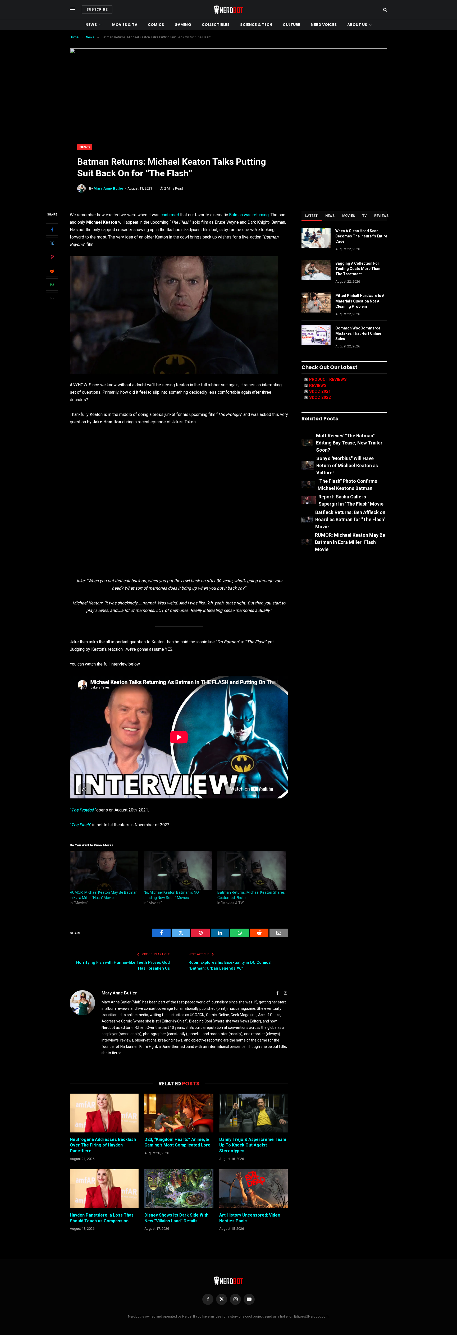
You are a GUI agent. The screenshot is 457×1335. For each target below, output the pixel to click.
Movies (348, 216)
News (91, 24)
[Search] (384, 10)
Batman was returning (249, 214)
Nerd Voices (324, 24)
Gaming (183, 24)
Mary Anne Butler (109, 188)
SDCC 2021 (320, 391)
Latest (311, 216)
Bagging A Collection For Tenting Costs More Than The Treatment (357, 268)
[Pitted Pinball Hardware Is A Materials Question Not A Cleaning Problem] (316, 302)
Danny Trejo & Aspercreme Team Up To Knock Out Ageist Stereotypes (252, 1145)
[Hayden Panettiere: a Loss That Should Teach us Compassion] (104, 1188)
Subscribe (97, 9)
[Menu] (72, 10)
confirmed (170, 214)
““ (80, 824)
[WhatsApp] (52, 285)
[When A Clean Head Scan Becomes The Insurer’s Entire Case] (316, 238)
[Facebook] (52, 230)
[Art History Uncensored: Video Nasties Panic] (253, 1188)
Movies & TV (125, 24)
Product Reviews (328, 379)
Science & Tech (256, 24)
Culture (291, 24)
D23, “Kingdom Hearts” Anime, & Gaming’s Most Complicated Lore (177, 1142)
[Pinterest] (52, 257)
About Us (357, 24)
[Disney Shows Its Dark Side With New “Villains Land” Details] (178, 1188)
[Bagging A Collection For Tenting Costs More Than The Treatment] (316, 270)
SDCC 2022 (320, 397)
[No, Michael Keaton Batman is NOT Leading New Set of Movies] (178, 870)
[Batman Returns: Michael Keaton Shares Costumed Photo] (251, 870)
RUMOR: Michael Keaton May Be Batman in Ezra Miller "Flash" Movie (350, 542)
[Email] (52, 298)
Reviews (381, 216)
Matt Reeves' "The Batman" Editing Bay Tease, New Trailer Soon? (349, 443)
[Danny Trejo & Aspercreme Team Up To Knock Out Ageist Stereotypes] (253, 1113)
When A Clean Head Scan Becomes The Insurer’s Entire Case (361, 236)
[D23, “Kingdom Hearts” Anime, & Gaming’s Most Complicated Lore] (178, 1113)
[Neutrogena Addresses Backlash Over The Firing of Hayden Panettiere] (104, 1113)
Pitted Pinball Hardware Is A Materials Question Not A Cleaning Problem (359, 300)
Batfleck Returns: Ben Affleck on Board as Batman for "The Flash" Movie (350, 519)
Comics (156, 24)
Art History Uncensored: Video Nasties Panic (249, 1218)
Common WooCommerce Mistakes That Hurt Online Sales (358, 333)
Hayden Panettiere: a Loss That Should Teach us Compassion (101, 1218)
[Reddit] (52, 271)
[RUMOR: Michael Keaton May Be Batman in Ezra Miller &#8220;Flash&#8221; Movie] (104, 870)
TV (364, 216)
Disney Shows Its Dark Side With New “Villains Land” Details (176, 1218)
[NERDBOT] (228, 9)
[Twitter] (52, 243)
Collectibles (216, 24)
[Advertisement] (228, 104)
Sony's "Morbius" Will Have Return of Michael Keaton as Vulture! (347, 465)
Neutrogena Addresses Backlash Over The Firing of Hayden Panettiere (103, 1145)
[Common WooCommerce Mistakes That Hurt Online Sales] (316, 335)
